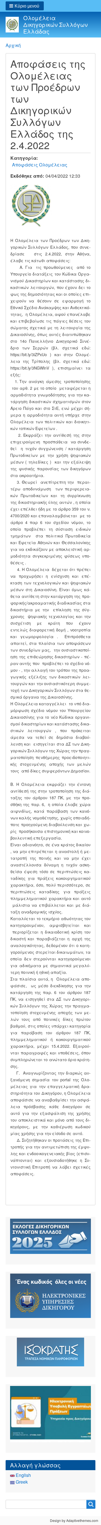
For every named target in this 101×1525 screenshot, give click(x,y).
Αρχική (13, 45)
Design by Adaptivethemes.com (74, 1520)
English (23, 1475)
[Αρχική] (14, 24)
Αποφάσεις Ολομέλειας (39, 164)
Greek (21, 1482)
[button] (25, 5)
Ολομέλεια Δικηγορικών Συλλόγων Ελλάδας (55, 24)
